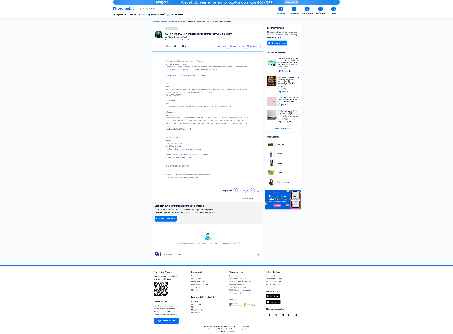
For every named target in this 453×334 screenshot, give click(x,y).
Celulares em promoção (237, 279)
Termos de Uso (196, 287)
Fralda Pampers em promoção (240, 290)
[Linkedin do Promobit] (289, 315)
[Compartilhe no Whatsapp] (246, 190)
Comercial (195, 276)
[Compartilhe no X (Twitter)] (241, 190)
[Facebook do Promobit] (269, 315)
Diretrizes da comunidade (275, 276)
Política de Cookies (198, 281)
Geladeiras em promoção (238, 287)
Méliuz (193, 307)
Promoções (156, 22)
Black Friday (233, 276)
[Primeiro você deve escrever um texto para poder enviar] (258, 254)
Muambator (195, 313)
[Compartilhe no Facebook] (235, 190)
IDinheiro (194, 301)
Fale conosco (196, 279)
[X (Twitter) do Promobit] (276, 315)
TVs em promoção (235, 293)
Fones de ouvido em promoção (240, 281)
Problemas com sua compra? (276, 284)
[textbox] (208, 254)
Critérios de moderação (274, 279)
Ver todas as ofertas (283, 128)
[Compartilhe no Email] (258, 190)
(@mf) (177, 37)
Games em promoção (236, 284)
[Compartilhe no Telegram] (252, 190)
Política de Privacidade (199, 284)
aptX (180, 146)
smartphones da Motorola (176, 64)
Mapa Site (194, 290)
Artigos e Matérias (175, 22)
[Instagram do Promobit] (282, 315)
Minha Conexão (197, 310)
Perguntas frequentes (274, 281)
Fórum (164, 22)
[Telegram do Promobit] (296, 315)
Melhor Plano (196, 304)
